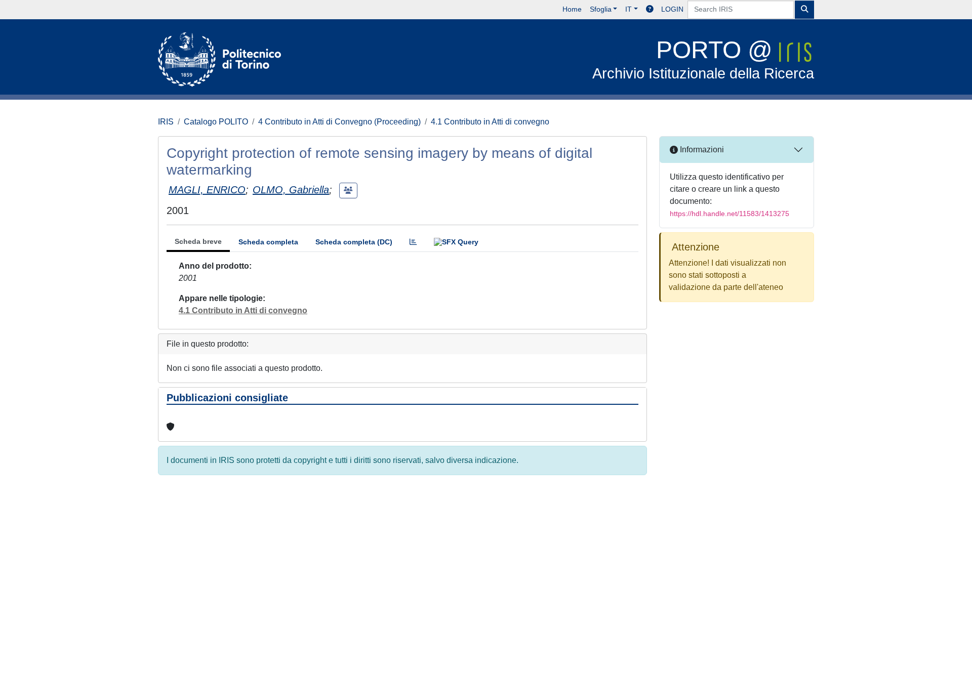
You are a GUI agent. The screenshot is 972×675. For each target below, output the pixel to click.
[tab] (413, 242)
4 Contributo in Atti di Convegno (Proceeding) (339, 121)
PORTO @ (703, 58)
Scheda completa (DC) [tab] (353, 242)
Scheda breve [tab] (198, 241)
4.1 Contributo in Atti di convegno (490, 121)
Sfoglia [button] (601, 9)
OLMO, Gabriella (291, 189)
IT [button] (628, 9)
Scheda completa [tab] (268, 242)
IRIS (166, 121)
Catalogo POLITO (216, 121)
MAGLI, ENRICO (207, 189)
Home (572, 9)
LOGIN (672, 9)
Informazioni (701, 149)
